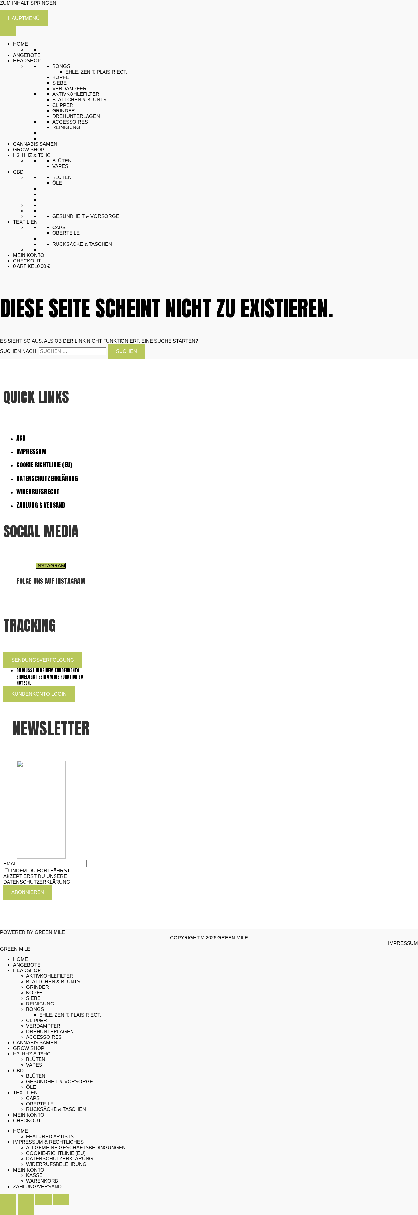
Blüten (62, 160)
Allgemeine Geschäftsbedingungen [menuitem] (76, 1147)
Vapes (60, 166)
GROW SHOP (28, 149)
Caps (59, 227)
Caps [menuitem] (33, 1098)
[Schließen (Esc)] (61, 1199)
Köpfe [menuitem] (34, 992)
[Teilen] (43, 1199)
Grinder (63, 110)
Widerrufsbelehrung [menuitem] (56, 1164)
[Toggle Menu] (8, 31)
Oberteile (66, 233)
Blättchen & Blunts (79, 99)
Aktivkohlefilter (75, 94)
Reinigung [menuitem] (40, 1003)
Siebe (59, 83)
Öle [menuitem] (31, 1087)
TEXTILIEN (25, 222)
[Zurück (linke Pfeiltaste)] (8, 1210)
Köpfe (60, 77)
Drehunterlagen (76, 116)
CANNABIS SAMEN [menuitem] (35, 1042)
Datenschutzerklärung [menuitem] (59, 1158)
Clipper (62, 105)
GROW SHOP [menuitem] (28, 1048)
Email (10, 863)
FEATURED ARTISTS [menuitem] (50, 1136)
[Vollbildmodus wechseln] (26, 1199)
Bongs (61, 66)
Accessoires (70, 122)
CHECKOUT (27, 260)
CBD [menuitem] (18, 1070)
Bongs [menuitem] (35, 1009)
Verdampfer (69, 88)
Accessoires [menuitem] (44, 1037)
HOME (20, 44)
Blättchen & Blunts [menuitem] (53, 981)
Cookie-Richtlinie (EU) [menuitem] (56, 1153)
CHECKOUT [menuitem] (27, 1120)
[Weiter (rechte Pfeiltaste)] (26, 1210)
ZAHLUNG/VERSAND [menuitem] (37, 1186)
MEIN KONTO (28, 255)
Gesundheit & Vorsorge (85, 216)
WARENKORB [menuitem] (42, 1181)
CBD (18, 172)
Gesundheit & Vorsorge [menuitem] (59, 1081)
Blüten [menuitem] (35, 1059)
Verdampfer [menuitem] (43, 1026)
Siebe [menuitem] (33, 998)
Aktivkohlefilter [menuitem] (49, 976)
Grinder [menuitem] (37, 987)
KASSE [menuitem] (34, 1175)
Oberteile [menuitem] (40, 1103)
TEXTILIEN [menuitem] (25, 1092)
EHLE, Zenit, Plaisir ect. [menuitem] (70, 1015)
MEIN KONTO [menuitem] (28, 1115)
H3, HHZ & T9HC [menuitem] (32, 1053)
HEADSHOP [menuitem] (27, 970)
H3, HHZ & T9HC (32, 155)
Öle (57, 183)
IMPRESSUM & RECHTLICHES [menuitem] (48, 1142)
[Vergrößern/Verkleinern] (8, 1199)
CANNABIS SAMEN (35, 144)
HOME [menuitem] (20, 959)
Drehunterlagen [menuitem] (50, 1031)
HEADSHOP (27, 60)
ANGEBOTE (26, 55)
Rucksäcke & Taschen (82, 244)
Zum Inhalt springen (28, 3)
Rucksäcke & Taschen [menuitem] (56, 1109)
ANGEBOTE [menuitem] (26, 965)
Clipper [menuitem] (36, 1020)
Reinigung (66, 127)
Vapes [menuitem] (34, 1065)
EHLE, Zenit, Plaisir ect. (96, 72)
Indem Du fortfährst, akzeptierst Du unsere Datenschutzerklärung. (37, 876)
